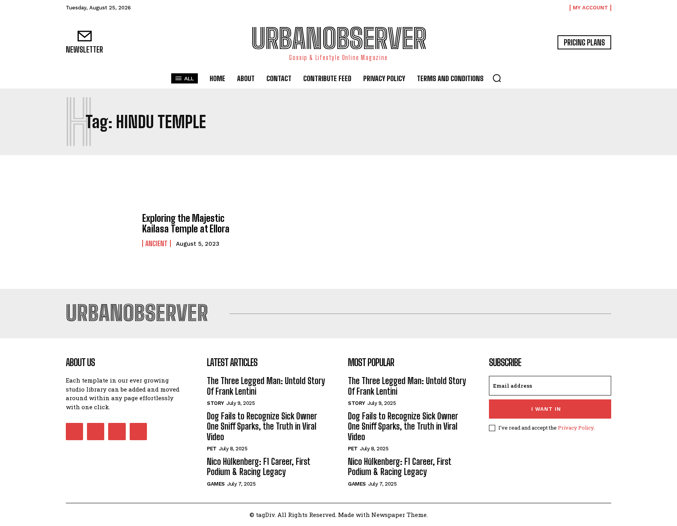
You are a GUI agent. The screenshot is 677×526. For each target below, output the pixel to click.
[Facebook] (74, 431)
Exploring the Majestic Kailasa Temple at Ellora (186, 223)
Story (215, 403)
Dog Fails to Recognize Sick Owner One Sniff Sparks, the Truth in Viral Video (262, 426)
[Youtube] (138, 431)
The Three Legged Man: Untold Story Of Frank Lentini (266, 385)
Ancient (156, 243)
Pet (212, 449)
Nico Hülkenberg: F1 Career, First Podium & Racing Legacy (258, 466)
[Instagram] (95, 431)
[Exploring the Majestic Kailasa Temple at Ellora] (100, 230)
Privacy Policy (576, 427)
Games (216, 484)
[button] (496, 78)
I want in (546, 409)
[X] (116, 431)
